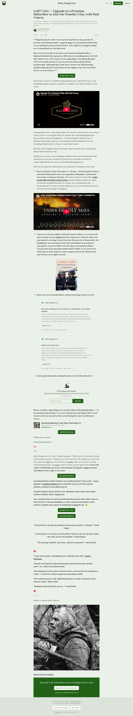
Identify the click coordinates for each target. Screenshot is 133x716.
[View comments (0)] (42, 35)
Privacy (62, 703)
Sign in (127, 3)
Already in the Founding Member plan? (66, 692)
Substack (57, 712)
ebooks (70, 462)
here (70, 42)
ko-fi (79, 467)
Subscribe (118, 3)
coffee (48, 462)
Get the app (75, 708)
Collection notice (75, 703)
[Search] (107, 3)
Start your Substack (62, 708)
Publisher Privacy (76, 701)
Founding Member (50, 484)
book (58, 237)
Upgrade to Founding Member (66, 688)
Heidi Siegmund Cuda (44, 29)
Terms (67, 703)
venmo (57, 465)
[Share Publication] (111, 3)
